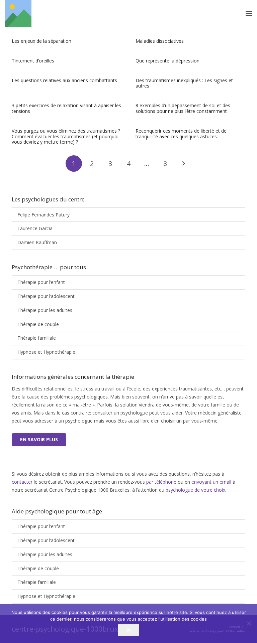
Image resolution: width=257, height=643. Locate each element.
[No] (248, 623)
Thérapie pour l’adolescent (46, 296)
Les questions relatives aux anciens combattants (64, 80)
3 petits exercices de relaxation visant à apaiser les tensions (66, 108)
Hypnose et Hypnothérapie (46, 352)
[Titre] (18, 13)
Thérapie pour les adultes (44, 310)
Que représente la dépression (167, 60)
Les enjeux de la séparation (41, 41)
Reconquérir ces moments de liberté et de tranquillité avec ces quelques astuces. (181, 134)
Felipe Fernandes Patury (43, 214)
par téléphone (162, 482)
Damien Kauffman (37, 242)
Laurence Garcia (35, 228)
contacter (22, 482)
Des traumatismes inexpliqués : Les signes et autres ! (184, 83)
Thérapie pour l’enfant (41, 282)
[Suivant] (183, 163)
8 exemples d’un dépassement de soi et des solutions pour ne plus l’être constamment (183, 108)
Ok (129, 630)
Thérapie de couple (38, 324)
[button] (249, 13)
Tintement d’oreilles (33, 60)
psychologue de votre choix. (196, 490)
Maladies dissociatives (160, 41)
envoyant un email (211, 482)
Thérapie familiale (36, 338)
